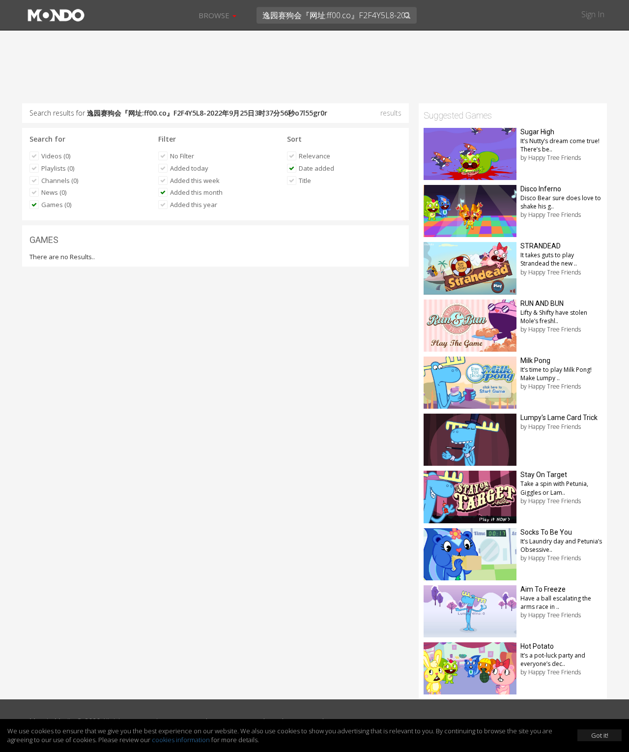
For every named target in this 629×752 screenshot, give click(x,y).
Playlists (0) (57, 168)
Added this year (193, 204)
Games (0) (56, 204)
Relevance (314, 155)
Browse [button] (215, 15)
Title (305, 180)
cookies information (181, 739)
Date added (316, 168)
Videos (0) (55, 155)
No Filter (182, 155)
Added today (189, 168)
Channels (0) (59, 180)
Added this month (196, 192)
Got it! (599, 735)
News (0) (53, 192)
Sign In (592, 14)
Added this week (195, 180)
